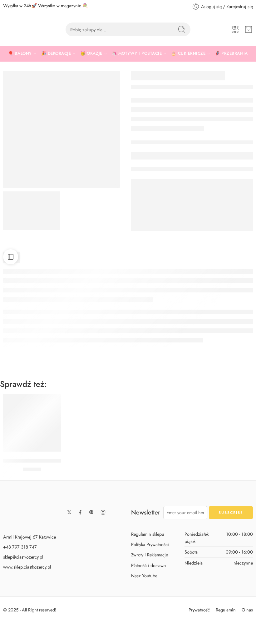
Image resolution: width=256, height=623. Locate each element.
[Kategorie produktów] (235, 29)
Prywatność (199, 609)
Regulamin (226, 609)
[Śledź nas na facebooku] (80, 512)
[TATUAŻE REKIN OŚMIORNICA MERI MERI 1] (61, 129)
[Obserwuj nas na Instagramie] (103, 512)
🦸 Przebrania (231, 53)
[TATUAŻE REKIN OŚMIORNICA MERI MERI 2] (31, 210)
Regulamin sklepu (147, 534)
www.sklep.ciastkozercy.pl (27, 567)
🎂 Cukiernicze (188, 53)
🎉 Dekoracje (56, 53)
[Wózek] (248, 29)
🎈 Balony (20, 53)
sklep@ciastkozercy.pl (23, 557)
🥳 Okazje (91, 53)
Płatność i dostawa (148, 565)
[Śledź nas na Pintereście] (91, 512)
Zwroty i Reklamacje (149, 554)
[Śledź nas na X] (69, 512)
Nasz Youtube (144, 575)
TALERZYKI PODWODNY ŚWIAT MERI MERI (54, 460)
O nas (247, 609)
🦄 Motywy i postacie (137, 53)
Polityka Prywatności (150, 544)
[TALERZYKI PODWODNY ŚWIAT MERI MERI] (32, 423)
